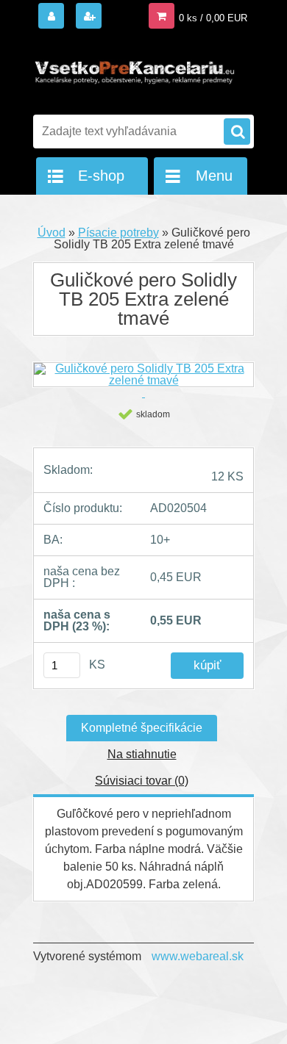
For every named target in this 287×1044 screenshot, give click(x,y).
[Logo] (134, 72)
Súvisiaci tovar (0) (141, 780)
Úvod (51, 232)
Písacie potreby (118, 232)
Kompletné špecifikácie (141, 727)
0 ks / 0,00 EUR (213, 18)
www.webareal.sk (198, 956)
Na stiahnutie (142, 754)
